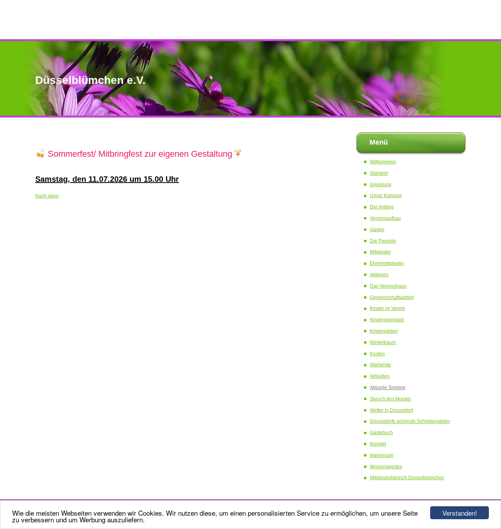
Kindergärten (384, 331)
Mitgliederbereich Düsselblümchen (407, 477)
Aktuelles (379, 376)
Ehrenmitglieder (387, 263)
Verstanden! (459, 513)
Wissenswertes (386, 466)
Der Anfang (382, 207)
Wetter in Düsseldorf (391, 410)
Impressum (381, 455)
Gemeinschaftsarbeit (392, 297)
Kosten (377, 354)
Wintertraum (383, 342)
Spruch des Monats (390, 399)
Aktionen (379, 274)
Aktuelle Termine (387, 387)
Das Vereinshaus (388, 286)
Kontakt (378, 444)
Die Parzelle (383, 241)
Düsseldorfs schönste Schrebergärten (410, 421)
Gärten (377, 229)
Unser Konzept (386, 195)
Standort (379, 173)
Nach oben (47, 196)
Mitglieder (380, 252)
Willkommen (383, 162)
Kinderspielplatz (387, 319)
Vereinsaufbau (385, 218)
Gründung (380, 184)
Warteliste (380, 365)
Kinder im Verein (387, 308)
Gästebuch (381, 432)
